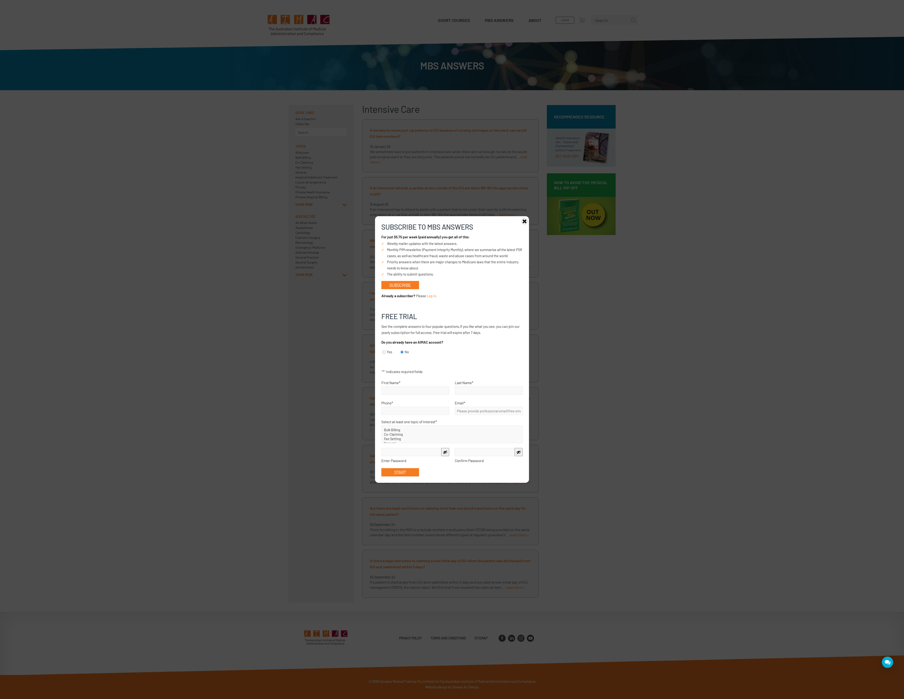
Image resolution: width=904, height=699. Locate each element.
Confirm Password (469, 460)
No (407, 352)
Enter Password (393, 460)
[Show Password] (445, 452)
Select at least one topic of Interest (409, 421)
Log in (431, 296)
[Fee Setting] (452, 439)
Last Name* (464, 382)
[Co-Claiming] (452, 434)
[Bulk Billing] (452, 430)
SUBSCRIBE (400, 285)
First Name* (390, 382)
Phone (387, 403)
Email (460, 403)
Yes (389, 352)
